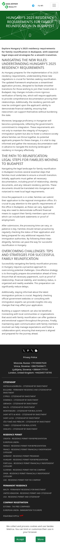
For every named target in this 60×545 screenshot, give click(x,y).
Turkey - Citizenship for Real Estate (19, 425)
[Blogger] (36, 350)
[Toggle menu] (54, 5)
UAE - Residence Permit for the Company (22, 480)
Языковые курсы (11, 516)
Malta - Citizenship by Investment (19, 407)
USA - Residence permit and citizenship (21, 497)
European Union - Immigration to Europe (22, 510)
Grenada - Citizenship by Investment (20, 403)
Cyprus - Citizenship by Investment (19, 396)
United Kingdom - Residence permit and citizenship (27, 493)
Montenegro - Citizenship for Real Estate (22, 411)
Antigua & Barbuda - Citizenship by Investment (25, 386)
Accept (20, 539)
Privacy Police (30, 357)
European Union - (11, 442)
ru (39, 5)
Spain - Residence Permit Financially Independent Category (26, 475)
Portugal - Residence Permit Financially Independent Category (28, 464)
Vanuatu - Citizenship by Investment (20, 429)
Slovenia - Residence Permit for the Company (24, 470)
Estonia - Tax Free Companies (16, 506)
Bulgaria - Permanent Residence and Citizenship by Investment (27, 391)
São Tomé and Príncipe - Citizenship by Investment (27, 422)
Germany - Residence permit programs (21, 456)
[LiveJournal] (32, 350)
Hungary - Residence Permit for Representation (25, 459)
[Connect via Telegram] (33, 5)
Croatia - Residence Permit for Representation (25, 438)
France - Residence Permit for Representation (24, 446)
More (41, 539)
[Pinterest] (28, 350)
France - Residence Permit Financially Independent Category (27, 451)
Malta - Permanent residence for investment (24, 489)
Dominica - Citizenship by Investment (20, 400)
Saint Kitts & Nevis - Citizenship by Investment (25, 414)
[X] (24, 350)
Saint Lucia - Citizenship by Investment (21, 418)
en (42, 5)
